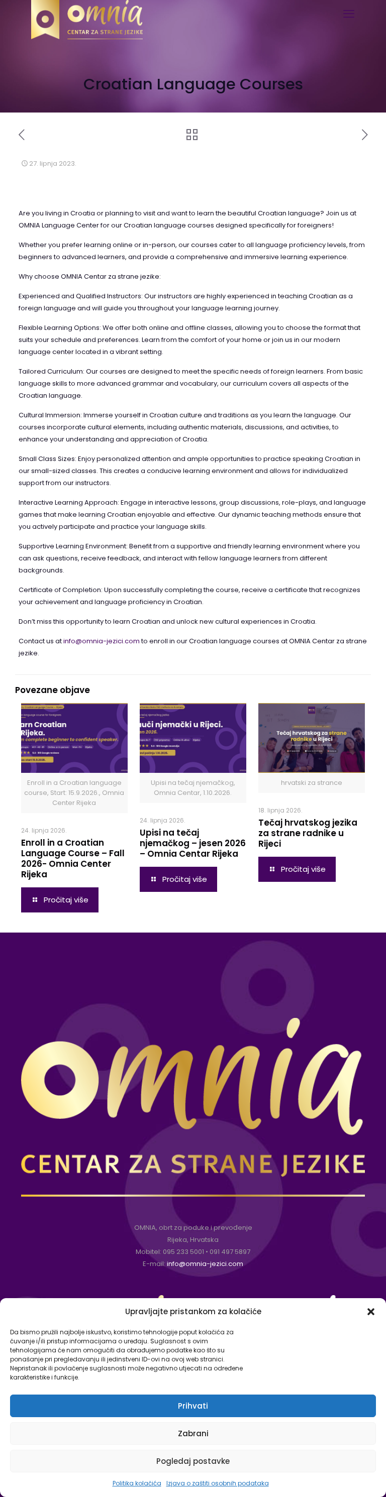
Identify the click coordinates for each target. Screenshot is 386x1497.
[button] (371, 1312)
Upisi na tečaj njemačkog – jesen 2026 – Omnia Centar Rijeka (193, 843)
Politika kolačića (137, 1483)
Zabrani (193, 1433)
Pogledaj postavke (193, 1461)
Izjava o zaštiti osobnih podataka (217, 1483)
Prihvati (193, 1406)
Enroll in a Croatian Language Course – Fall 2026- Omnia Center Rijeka (73, 858)
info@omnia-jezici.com (101, 641)
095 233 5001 (183, 1251)
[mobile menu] (348, 14)
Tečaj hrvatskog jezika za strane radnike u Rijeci (307, 833)
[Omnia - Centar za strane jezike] (87, 12)
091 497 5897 (230, 1251)
